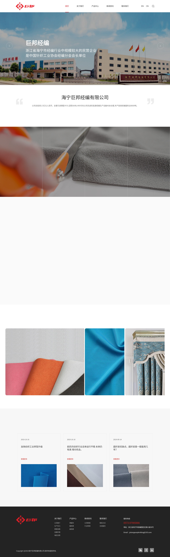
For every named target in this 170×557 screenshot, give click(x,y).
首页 (67, 6)
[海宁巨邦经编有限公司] (25, 6)
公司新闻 (87, 523)
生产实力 (57, 526)
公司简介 (57, 523)
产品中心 (95, 6)
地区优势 (57, 535)
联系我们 (125, 6)
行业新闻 (87, 526)
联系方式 (103, 523)
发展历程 (57, 532)
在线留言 (103, 526)
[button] (9, 45)
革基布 (71, 523)
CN (147, 6)
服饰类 (71, 526)
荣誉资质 (57, 529)
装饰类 (71, 529)
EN (142, 6)
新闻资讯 (110, 6)
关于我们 (80, 6)
